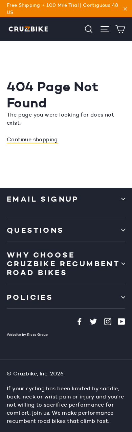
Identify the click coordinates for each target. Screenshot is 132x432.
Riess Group (37, 334)
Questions (35, 230)
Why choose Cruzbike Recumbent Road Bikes (63, 263)
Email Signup (43, 199)
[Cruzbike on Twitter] (93, 321)
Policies (30, 297)
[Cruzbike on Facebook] (79, 321)
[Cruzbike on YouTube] (121, 321)
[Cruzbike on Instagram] (107, 321)
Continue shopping (32, 139)
